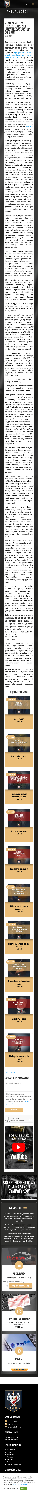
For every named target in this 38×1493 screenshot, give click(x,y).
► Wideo (8, 1452)
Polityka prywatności (20, 1484)
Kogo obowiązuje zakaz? (19, 868)
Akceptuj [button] (23, 1488)
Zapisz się (13, 1109)
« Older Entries (10, 1072)
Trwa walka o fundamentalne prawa (19, 982)
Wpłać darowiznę (20, 1286)
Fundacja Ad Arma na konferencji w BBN (19, 795)
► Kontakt (8, 1462)
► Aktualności (10, 1450)
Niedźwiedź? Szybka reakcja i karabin (19, 945)
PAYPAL (19, 1359)
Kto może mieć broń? (19, 831)
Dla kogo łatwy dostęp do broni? (19, 1057)
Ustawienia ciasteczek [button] (10, 1488)
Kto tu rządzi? (19, 718)
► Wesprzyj (9, 1459)
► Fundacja (9, 1457)
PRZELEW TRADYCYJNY (19, 1319)
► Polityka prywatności (13, 1464)
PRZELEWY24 (19, 1273)
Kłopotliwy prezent (19, 1018)
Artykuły (20, 721)
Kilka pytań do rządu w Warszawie (19, 907)
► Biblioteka (9, 1455)
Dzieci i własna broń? (19, 756)
